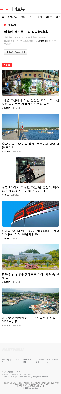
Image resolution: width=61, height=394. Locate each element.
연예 (31, 17)
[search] (55, 8)
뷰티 (23, 17)
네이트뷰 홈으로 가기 (15, 52)
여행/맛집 (12, 17)
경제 (40, 17)
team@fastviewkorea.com (40, 377)
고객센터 (42, 41)
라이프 (49, 17)
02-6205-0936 (10, 377)
